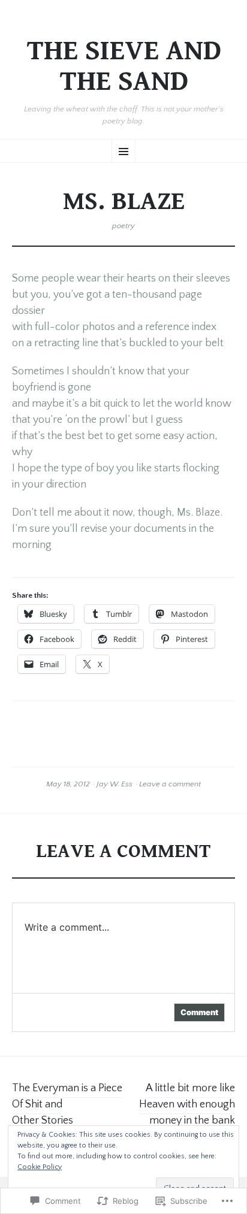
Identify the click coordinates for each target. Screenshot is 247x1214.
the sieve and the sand (123, 67)
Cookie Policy (39, 1167)
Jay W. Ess (114, 784)
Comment (199, 1012)
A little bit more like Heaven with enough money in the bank (187, 1104)
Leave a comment (170, 784)
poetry (123, 226)
